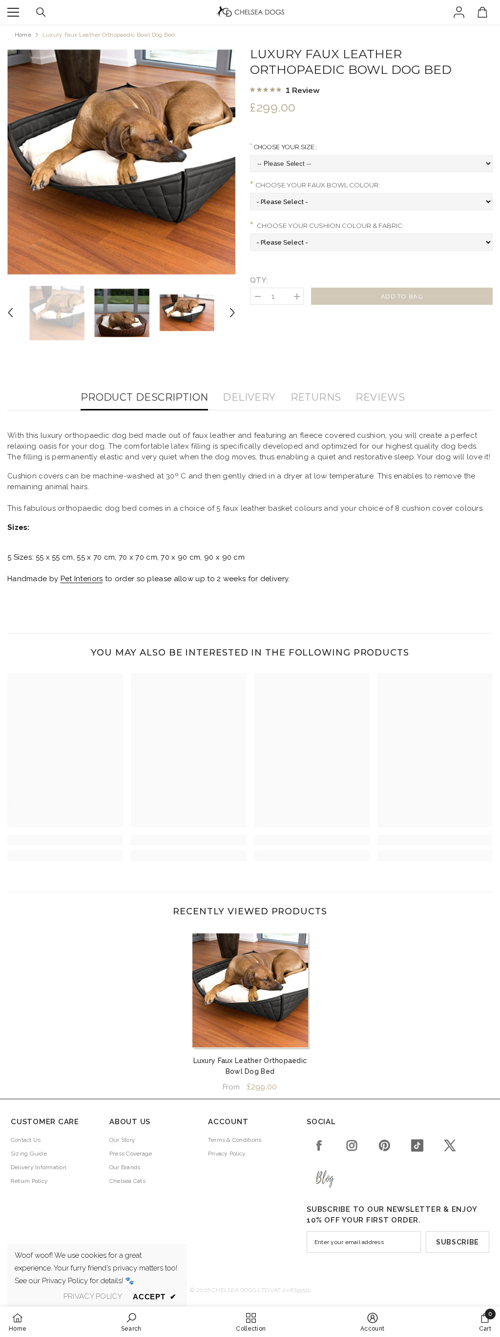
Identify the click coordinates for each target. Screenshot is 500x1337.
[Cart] (482, 12)
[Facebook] (319, 1145)
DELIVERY (249, 397)
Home (23, 34)
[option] (121, 160)
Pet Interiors (82, 578)
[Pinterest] (384, 1145)
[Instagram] (351, 1145)
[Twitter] (450, 1145)
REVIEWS (380, 397)
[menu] (13, 12)
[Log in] (459, 12)
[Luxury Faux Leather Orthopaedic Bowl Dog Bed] (250, 990)
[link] (65, 840)
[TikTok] (417, 1145)
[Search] (41, 12)
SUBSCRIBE (457, 1242)
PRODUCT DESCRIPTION (144, 397)
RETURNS (316, 397)
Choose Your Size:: (284, 147)
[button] (10, 312)
